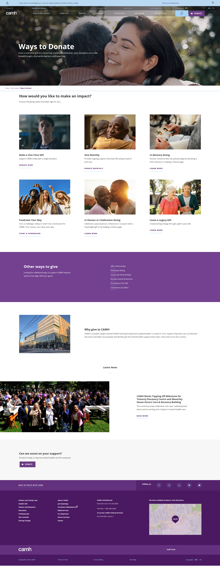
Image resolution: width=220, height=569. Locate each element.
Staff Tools (171, 549)
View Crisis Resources (170, 3)
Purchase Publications (66, 507)
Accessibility (180, 8)
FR (213, 8)
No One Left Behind (39, 8)
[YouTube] (199, 485)
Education (22, 510)
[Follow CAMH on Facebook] (159, 485)
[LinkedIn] (179, 485)
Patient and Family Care (28, 500)
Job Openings (63, 504)
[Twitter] (169, 485)
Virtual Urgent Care (156, 8)
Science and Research (27, 507)
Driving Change (24, 521)
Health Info (23, 504)
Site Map (133, 560)
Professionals (24, 514)
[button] (41, 13)
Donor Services (64, 517)
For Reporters (63, 514)
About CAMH (63, 500)
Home (7, 88)
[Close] (213, 3)
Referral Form (128, 8)
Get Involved (15, 88)
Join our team (102, 8)
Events (60, 521)
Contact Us (9, 8)
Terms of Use (63, 560)
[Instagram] (189, 485)
